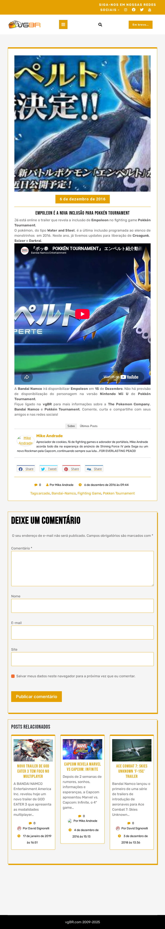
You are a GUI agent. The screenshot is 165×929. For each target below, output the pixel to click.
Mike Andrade (49, 435)
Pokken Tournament (119, 493)
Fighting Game (89, 493)
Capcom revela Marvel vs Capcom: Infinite (82, 767)
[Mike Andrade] (25, 440)
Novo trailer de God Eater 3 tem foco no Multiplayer (33, 771)
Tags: (34, 493)
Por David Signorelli (36, 828)
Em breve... (141, 24)
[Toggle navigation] (63, 24)
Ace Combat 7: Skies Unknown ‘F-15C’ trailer (131, 771)
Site (14, 649)
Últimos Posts (89, 426)
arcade (44, 493)
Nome (15, 596)
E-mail (16, 623)
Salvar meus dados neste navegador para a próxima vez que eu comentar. (75, 676)
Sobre (71, 426)
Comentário (21, 548)
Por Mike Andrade (61, 485)
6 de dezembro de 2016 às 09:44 (106, 485)
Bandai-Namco (64, 493)
